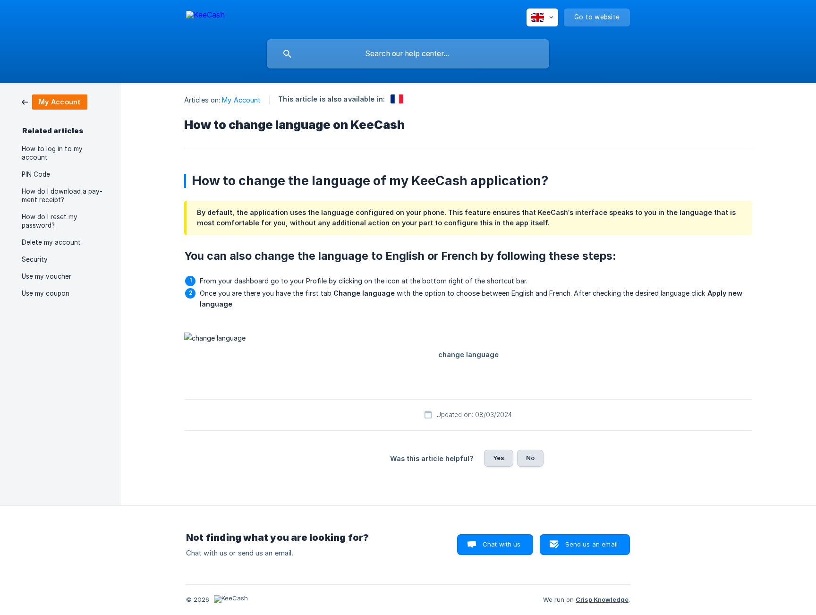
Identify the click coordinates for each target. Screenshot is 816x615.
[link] (54, 101)
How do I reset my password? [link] (49, 221)
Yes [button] (498, 457)
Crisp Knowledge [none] (602, 599)
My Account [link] (241, 100)
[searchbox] (408, 53)
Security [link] (35, 259)
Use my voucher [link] (46, 276)
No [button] (530, 457)
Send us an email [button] (591, 544)
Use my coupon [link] (45, 293)
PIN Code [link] (36, 174)
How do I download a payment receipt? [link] (62, 196)
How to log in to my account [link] (52, 153)
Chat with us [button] (502, 544)
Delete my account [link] (51, 242)
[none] (205, 16)
